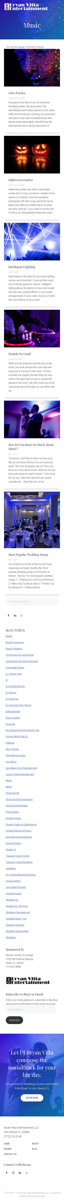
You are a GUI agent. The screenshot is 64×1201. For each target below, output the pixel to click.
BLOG (34, 1149)
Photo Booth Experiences (19, 799)
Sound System (13, 843)
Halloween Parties (20, 180)
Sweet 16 (11, 849)
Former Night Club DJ (17, 736)
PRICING (7, 1149)
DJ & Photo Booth (15, 686)
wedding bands (14, 893)
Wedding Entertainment (18, 912)
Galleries (10, 742)
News (9, 786)
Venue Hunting (13, 881)
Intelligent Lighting (21, 267)
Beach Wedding (14, 648)
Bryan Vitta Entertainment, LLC (34, 1192)
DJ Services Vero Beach (18, 705)
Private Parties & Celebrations (21, 824)
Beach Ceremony (15, 642)
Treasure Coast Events (17, 855)
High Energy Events (16, 755)
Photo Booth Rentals (17, 805)
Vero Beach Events (16, 887)
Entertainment (13, 711)
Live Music (11, 761)
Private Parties (13, 818)
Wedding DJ (12, 899)
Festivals (10, 724)
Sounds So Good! (19, 354)
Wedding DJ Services (17, 906)
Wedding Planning (15, 925)
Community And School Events (22, 661)
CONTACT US (10, 1154)
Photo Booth (12, 793)
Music (9, 780)
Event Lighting (13, 717)
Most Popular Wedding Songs (28, 555)
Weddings (11, 937)
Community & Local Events (20, 655)
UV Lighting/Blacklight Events (21, 874)
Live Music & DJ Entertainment (21, 768)
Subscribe (14, 1020)
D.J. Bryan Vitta (14, 673)
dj (7, 680)
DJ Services (12, 699)
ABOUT (35, 1144)
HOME (7, 1144)
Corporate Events (15, 667)
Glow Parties (16, 93)
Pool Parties (12, 812)
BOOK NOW (32, 1097)
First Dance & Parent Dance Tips (22, 730)
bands (9, 636)
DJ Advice (11, 692)
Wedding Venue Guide (17, 931)
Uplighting (11, 868)
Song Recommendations (19, 837)
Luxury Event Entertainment (20, 774)
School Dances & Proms (18, 830)
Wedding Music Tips (16, 918)
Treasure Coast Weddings (19, 862)
